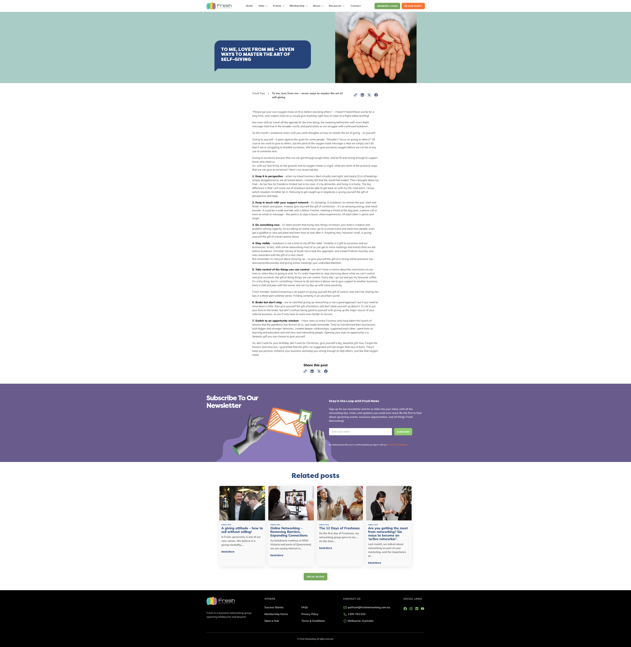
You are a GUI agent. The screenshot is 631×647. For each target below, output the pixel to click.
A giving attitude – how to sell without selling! (242, 530)
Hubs (262, 5)
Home (249, 5)
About (317, 5)
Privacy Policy (309, 614)
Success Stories (273, 607)
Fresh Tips (258, 93)
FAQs (304, 607)
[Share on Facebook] (376, 95)
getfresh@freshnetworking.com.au (368, 607)
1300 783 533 (356, 614)
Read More (227, 551)
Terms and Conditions (397, 444)
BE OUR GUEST (413, 6)
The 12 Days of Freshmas (339, 528)
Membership (297, 5)
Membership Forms (276, 614)
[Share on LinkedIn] (362, 95)
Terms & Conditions (313, 620)
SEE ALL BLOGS (315, 576)
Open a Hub (271, 620)
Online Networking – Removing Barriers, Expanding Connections (289, 531)
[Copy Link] (355, 95)
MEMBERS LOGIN (387, 6)
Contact (356, 5)
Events (277, 5)
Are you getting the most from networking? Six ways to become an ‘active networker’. (388, 533)
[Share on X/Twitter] (369, 95)
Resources (335, 5)
